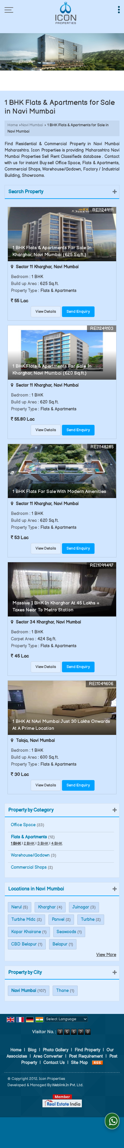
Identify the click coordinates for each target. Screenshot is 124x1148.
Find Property (87, 1049)
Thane (62, 990)
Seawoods (66, 931)
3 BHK (42, 843)
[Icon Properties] (65, 13)
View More (106, 954)
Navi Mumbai (32, 125)
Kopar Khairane (26, 931)
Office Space (23, 824)
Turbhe (88, 919)
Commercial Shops (29, 867)
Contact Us (54, 1062)
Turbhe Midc (23, 919)
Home (13, 125)
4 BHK (56, 843)
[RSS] (97, 1062)
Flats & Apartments (29, 836)
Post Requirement (86, 1056)
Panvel (58, 919)
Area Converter (48, 1056)
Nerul (16, 907)
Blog (32, 1049)
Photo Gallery (55, 1049)
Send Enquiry (78, 311)
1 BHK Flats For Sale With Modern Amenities (59, 491)
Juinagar (80, 907)
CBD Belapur (24, 944)
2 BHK (29, 843)
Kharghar (47, 907)
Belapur (59, 944)
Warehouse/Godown (30, 855)
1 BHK (16, 843)
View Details (46, 311)
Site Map (79, 1062)
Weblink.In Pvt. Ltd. (67, 1085)
